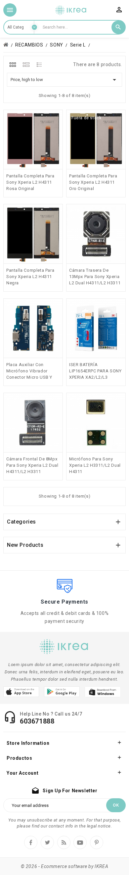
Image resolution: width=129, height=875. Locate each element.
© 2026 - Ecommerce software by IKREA (64, 866)
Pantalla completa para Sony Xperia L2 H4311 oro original (93, 182)
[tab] (13, 64)
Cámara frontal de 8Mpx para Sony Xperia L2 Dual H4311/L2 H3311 (32, 465)
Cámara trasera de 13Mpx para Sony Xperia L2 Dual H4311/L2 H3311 (94, 276)
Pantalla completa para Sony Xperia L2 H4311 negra (30, 276)
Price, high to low (64, 80)
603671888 (37, 721)
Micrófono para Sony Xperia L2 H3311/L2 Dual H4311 (95, 465)
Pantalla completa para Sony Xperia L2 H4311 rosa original (30, 182)
